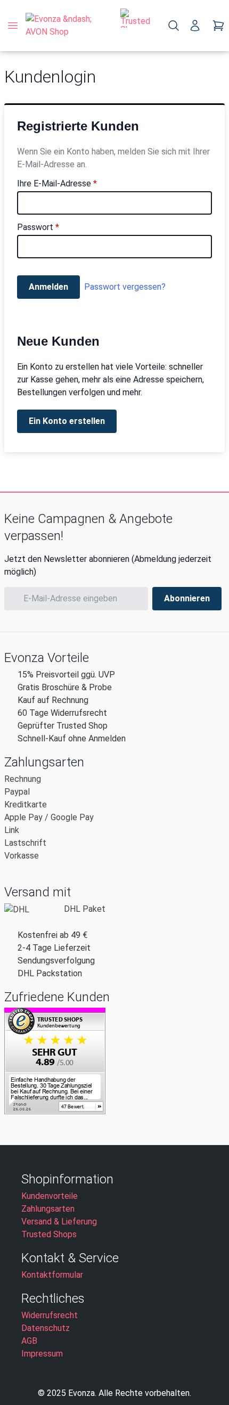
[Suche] (173, 25)
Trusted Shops (49, 1234)
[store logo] (69, 25)
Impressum (42, 1354)
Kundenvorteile (49, 1196)
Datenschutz (45, 1328)
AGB (29, 1341)
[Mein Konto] (195, 25)
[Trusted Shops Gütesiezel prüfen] (135, 26)
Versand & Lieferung (59, 1221)
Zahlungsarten (48, 1209)
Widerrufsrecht (49, 1315)
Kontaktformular (52, 1275)
